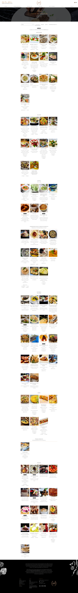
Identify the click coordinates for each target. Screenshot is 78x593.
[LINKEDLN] (39, 585)
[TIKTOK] (43, 585)
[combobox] (27, 24)
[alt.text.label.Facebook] (42, 585)
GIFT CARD (31, 584)
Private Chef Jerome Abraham (35, 570)
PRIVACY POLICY (31, 583)
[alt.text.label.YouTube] (45, 585)
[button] (74, 2)
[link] (38, 24)
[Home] (39, 581)
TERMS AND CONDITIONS (33, 582)
